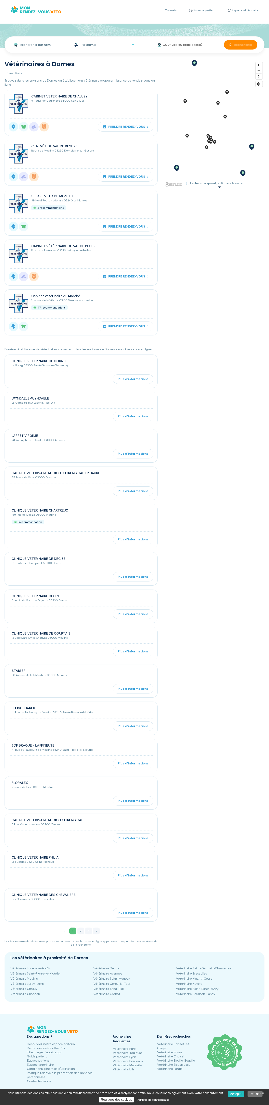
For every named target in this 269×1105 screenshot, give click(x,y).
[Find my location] (259, 84)
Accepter (236, 1094)
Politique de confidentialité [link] (153, 1099)
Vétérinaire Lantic (170, 1069)
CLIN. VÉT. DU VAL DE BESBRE (54, 146)
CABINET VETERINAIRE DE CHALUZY (59, 96)
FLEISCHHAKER (23, 708)
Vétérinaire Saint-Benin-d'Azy (197, 989)
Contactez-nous (39, 1081)
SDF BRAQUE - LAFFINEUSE (33, 745)
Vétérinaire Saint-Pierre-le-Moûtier (35, 973)
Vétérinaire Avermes (107, 973)
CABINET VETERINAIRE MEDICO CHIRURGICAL (47, 820)
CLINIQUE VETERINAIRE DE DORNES (40, 361)
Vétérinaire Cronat (106, 994)
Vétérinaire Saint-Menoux (111, 978)
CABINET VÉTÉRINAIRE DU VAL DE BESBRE (64, 246)
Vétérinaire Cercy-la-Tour (112, 984)
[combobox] (37, 45)
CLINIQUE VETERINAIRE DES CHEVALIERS (44, 895)
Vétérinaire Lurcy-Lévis (27, 984)
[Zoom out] (259, 70)
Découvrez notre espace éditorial (51, 1044)
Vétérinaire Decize (106, 968)
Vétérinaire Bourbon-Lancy (195, 994)
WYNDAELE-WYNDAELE (30, 398)
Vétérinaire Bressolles (191, 973)
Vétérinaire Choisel (170, 1056)
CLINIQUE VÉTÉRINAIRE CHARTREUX (40, 510)
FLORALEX (20, 783)
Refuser (255, 1094)
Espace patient (38, 1060)
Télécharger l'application (44, 1052)
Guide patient (37, 1056)
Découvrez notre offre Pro (46, 1048)
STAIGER (18, 671)
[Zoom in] (259, 65)
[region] (213, 124)
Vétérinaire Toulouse (128, 1053)
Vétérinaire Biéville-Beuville (176, 1060)
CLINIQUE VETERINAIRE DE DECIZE (38, 559)
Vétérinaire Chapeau (25, 994)
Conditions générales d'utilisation (51, 1069)
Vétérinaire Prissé (169, 1052)
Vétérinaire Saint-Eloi (108, 989)
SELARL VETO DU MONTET (52, 196)
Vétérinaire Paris (124, 1049)
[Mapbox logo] (173, 184)
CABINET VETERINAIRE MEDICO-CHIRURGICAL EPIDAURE (56, 473)
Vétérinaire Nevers (189, 984)
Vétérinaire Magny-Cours (194, 978)
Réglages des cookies (116, 1099)
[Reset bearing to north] (259, 76)
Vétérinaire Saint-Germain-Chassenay (203, 968)
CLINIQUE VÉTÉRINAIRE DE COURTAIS (41, 633)
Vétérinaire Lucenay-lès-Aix (30, 968)
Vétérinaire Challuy (23, 989)
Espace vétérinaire (40, 1065)
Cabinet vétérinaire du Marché (55, 296)
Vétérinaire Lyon (124, 1057)
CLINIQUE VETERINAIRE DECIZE (36, 596)
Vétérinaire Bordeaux (128, 1061)
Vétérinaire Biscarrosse (173, 1065)
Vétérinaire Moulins (24, 978)
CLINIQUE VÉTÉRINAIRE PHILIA (35, 857)
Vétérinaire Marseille (127, 1065)
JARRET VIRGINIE (25, 436)
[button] (194, 63)
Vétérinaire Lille (123, 1069)
